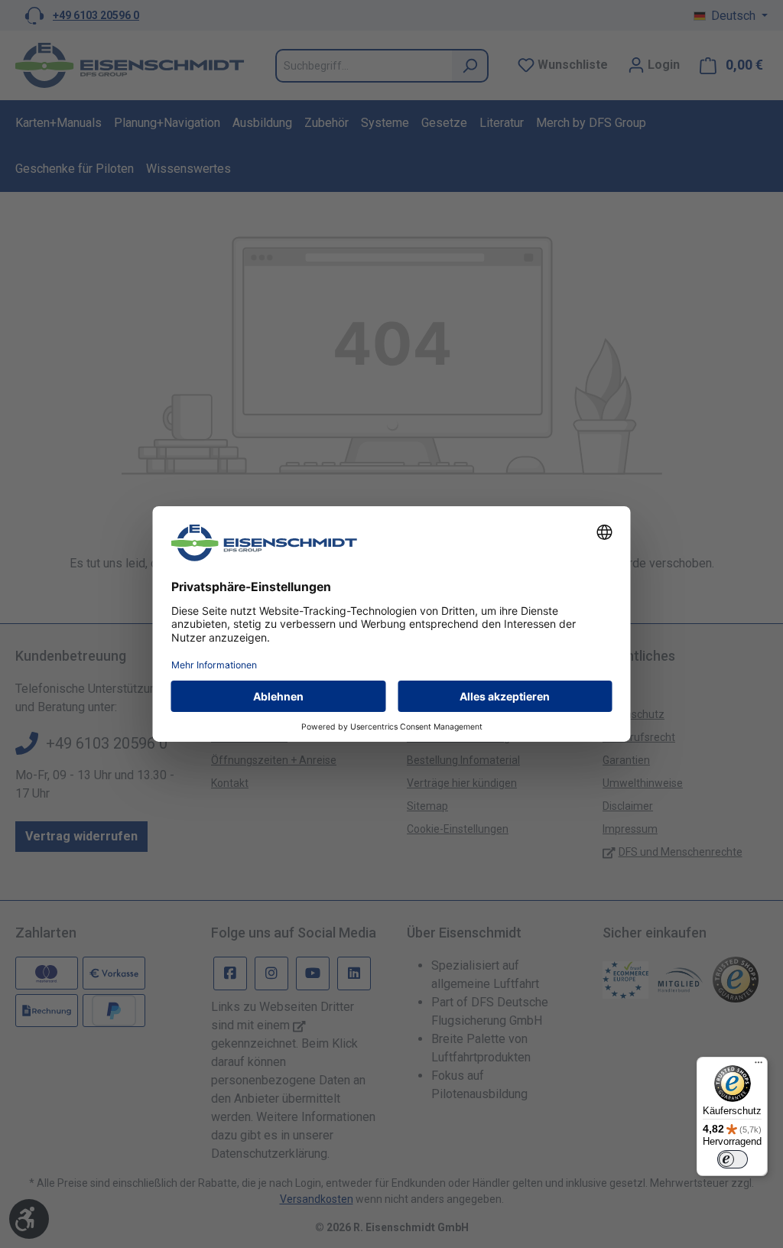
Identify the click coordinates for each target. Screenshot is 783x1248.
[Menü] (758, 1066)
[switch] (732, 1159)
